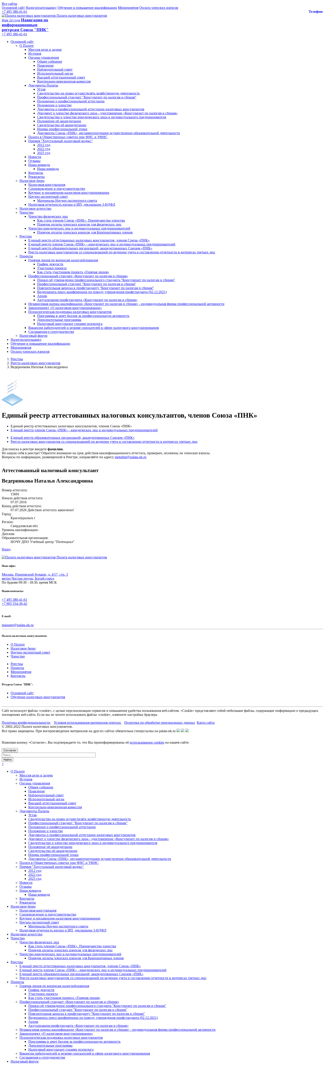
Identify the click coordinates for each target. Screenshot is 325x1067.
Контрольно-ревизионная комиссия (64, 81)
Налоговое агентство (35, 208)
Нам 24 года (11, 20)
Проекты (26, 256)
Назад (6, 549)
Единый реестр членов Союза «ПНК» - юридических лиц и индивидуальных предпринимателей (101, 244)
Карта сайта (206, 722)
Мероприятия (128, 7)
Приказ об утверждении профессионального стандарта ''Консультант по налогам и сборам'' (106, 280)
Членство (26, 212)
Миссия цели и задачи (45, 49)
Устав (41, 89)
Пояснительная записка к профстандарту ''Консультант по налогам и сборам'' (95, 288)
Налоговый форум (33, 335)
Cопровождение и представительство (56, 188)
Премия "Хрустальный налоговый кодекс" (60, 141)
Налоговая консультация (46, 185)
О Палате (26, 45)
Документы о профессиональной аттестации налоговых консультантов (90, 109)
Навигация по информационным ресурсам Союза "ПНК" (25, 25)
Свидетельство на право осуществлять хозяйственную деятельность (88, 93)
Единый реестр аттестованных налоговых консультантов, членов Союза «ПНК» (89, 240)
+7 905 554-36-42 (14, 603)
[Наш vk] (178, 731)
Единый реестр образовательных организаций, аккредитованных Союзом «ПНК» (90, 248)
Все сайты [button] (9, 4)
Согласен (10, 750)
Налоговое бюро (31, 181)
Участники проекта (52, 268)
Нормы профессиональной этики (62, 129)
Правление (45, 65)
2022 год (43, 149)
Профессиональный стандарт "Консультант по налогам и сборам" (86, 97)
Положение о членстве (54, 105)
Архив (42, 296)
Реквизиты (36, 177)
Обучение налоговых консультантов (38, 697)
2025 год (43, 153)
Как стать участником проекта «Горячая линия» (73, 272)
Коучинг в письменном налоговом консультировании (68, 192)
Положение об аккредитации (59, 121)
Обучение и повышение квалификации (87, 7)
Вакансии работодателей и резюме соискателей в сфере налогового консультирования (93, 328)
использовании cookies (147, 742)
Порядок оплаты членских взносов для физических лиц (79, 224)
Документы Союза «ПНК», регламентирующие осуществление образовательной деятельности (108, 133)
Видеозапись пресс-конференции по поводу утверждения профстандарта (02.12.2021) (102, 292)
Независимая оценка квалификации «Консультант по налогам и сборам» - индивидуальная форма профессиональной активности (126, 304)
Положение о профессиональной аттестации (71, 101)
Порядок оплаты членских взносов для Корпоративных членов (85, 232)
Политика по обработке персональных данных (159, 722)
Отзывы (34, 161)
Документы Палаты (43, 85)
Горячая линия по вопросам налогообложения (63, 260)
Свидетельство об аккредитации (61, 125)
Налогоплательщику (41, 7)
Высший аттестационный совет (61, 77)
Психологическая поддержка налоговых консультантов (70, 312)
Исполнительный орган (55, 73)
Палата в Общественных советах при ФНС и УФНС (67, 137)
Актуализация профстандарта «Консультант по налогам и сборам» (87, 300)
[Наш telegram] (187, 731)
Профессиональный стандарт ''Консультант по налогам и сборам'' (86, 284)
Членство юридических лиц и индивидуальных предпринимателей (79, 228)
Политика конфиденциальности (26, 722)
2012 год (43, 145)
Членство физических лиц (48, 216)
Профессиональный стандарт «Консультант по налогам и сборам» (78, 276)
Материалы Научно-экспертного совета (67, 200)
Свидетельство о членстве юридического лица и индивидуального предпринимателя (101, 117)
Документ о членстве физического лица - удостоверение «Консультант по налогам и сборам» (107, 113)
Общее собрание (49, 61)
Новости (34, 157)
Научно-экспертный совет (48, 196)
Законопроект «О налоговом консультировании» (65, 308)
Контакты (35, 173)
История (34, 53)
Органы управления (43, 57)
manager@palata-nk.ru (18, 625)
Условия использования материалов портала (88, 722)
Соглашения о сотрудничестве (51, 332)
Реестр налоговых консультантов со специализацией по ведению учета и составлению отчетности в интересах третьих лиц (121, 252)
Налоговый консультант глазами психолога (69, 324)
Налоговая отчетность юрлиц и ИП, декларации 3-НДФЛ (71, 204)
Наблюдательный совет (55, 69)
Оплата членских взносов (158, 7)
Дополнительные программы (59, 320)
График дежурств (50, 264)
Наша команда (39, 165)
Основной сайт (13, 7)
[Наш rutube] (182, 731)
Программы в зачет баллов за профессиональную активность (83, 316)
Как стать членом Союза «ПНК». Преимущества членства (81, 220)
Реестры (25, 236)
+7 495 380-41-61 (14, 11)
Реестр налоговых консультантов (35, 363)
